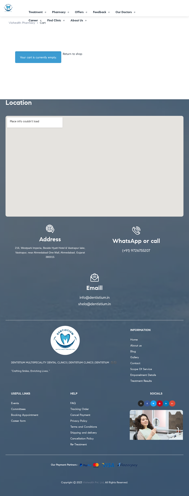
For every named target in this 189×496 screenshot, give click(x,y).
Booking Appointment (24, 415)
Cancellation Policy (82, 438)
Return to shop (72, 54)
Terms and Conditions (83, 426)
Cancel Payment (80, 415)
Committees (18, 409)
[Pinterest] (160, 403)
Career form (18, 421)
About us (136, 345)
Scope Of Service (141, 369)
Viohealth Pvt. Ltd (93, 482)
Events (15, 403)
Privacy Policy (78, 421)
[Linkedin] (166, 403)
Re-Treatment (78, 444)
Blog (133, 351)
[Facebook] (147, 403)
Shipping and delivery (83, 432)
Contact (135, 363)
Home (134, 339)
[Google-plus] (172, 403)
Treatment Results (141, 381)
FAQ (73, 403)
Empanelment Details (143, 375)
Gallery (134, 357)
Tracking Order (79, 409)
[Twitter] (153, 403)
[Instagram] (141, 403)
